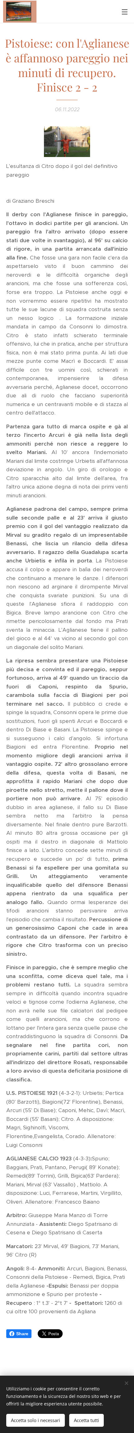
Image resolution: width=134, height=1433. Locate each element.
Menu (124, 11)
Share (22, 1333)
